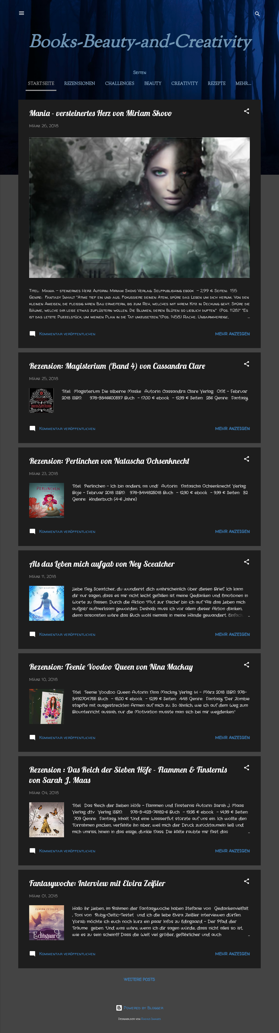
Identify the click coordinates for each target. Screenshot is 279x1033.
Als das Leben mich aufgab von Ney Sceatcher (101, 564)
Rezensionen (79, 84)
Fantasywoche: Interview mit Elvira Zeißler (97, 883)
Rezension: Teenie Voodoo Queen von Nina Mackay (111, 666)
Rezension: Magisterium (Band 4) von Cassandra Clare (117, 366)
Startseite (41, 84)
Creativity (184, 84)
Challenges (119, 84)
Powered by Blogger (142, 1008)
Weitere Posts (139, 979)
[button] (246, 112)
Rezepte (217, 84)
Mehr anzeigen (232, 334)
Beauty (152, 84)
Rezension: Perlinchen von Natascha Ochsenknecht (109, 461)
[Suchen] (257, 15)
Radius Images (151, 1019)
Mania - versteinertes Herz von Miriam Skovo (100, 113)
